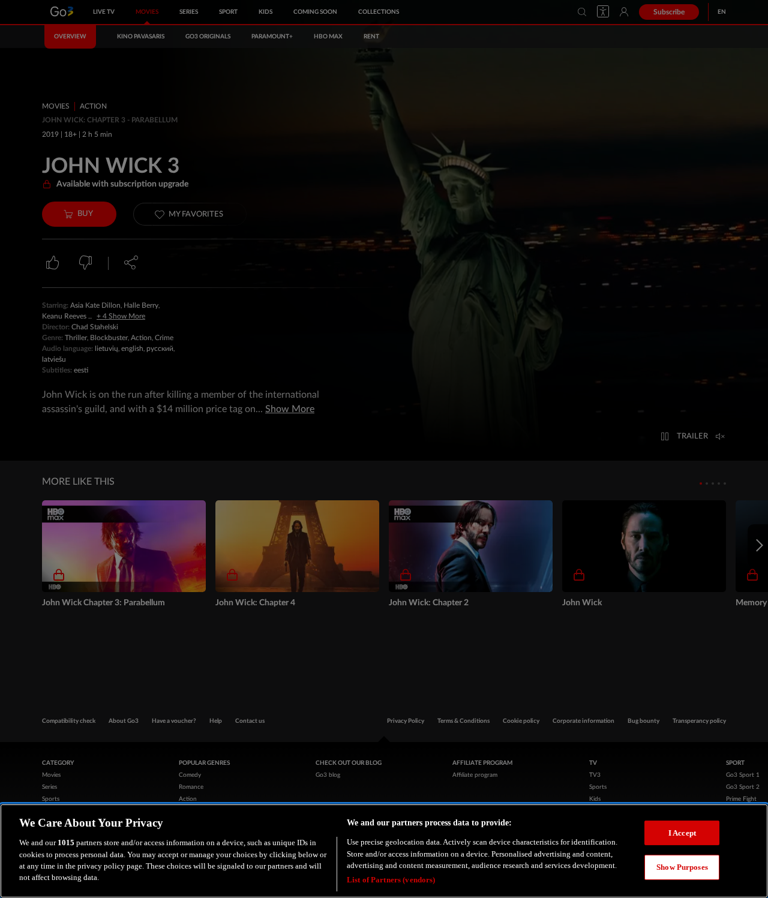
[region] (384, 851)
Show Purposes (682, 867)
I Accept (682, 832)
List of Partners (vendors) (391, 879)
